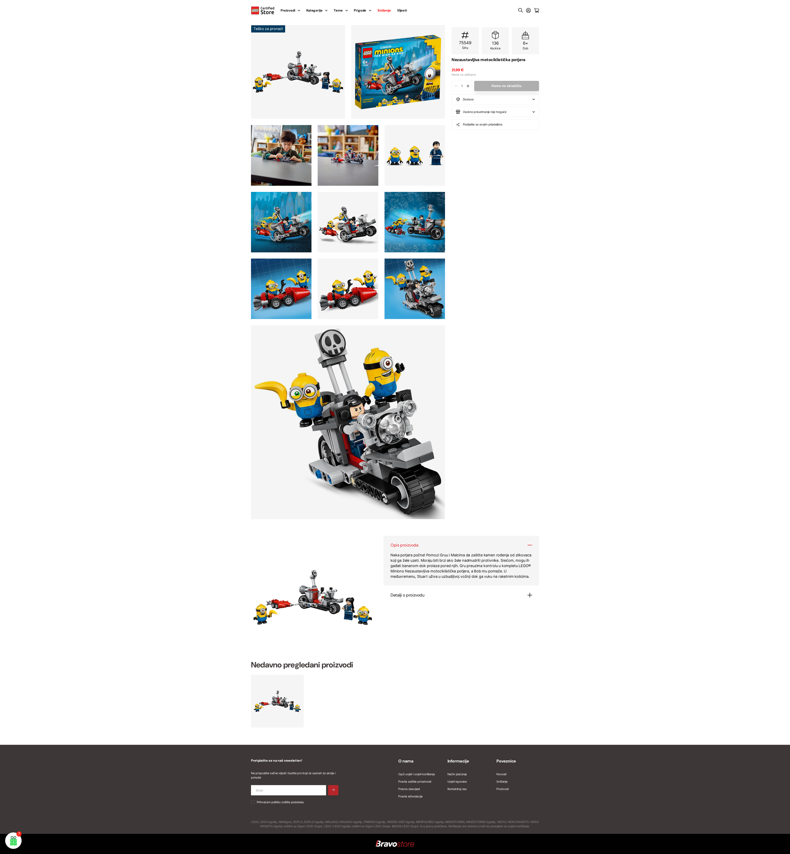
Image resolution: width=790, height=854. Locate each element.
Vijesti (402, 10)
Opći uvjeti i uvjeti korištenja (416, 774)
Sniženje (502, 781)
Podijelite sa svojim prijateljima (482, 124)
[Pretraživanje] (520, 10)
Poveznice (506, 761)
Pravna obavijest (409, 789)
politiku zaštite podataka (287, 802)
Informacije (458, 761)
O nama (406, 761)
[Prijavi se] (528, 10)
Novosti (501, 774)
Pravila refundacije (410, 796)
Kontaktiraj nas (457, 789)
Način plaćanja (457, 774)
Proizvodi (502, 789)
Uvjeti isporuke (457, 781)
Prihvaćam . (280, 802)
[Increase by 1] (468, 86)
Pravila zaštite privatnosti (414, 781)
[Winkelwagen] (536, 10)
